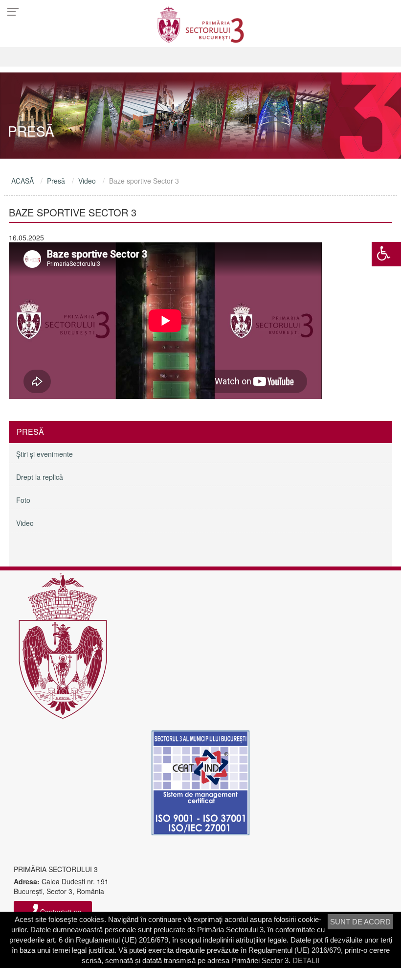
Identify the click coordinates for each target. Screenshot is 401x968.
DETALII (305, 960)
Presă (56, 181)
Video (87, 181)
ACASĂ (22, 181)
